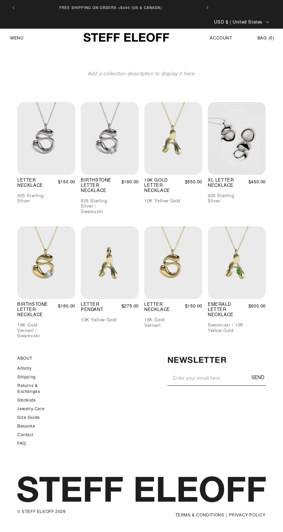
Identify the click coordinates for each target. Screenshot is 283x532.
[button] (14, 37)
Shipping (26, 376)
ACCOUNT (221, 38)
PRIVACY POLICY (247, 515)
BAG (265, 37)
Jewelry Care (31, 408)
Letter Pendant (92, 307)
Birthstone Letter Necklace (96, 185)
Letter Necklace (30, 182)
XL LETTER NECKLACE (221, 182)
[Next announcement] (207, 7)
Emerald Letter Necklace (221, 309)
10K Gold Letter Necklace (157, 185)
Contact (25, 434)
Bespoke (26, 426)
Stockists (26, 400)
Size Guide (28, 417)
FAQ (21, 443)
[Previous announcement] (13, 7)
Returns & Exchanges (28, 388)
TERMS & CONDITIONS (199, 515)
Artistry (24, 368)
